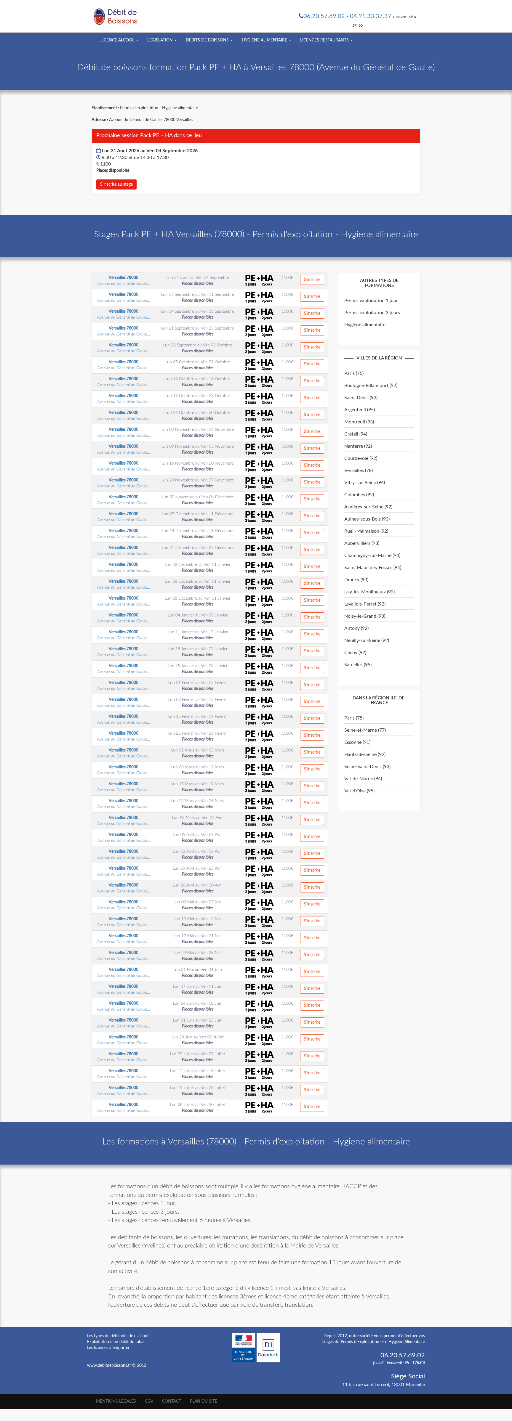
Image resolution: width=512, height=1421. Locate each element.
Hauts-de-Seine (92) (364, 754)
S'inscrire (312, 280)
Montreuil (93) (359, 422)
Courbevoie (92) (360, 458)
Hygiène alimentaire (364, 324)
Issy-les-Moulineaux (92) (369, 592)
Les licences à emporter (108, 1348)
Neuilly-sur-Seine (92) (366, 640)
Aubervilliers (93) (361, 543)
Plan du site (203, 1401)
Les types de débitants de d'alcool (117, 1336)
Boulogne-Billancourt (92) (370, 385)
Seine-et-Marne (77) (365, 730)
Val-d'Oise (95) (359, 791)
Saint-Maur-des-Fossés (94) (372, 567)
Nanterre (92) (358, 446)
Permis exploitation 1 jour (371, 300)
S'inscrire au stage (116, 184)
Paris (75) (354, 373)
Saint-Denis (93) (360, 397)
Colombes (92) (359, 494)
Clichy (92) (355, 652)
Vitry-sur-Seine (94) (364, 482)
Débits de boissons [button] (208, 40)
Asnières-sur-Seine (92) (368, 507)
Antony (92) (356, 628)
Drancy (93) (356, 579)
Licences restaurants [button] (325, 40)
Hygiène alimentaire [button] (265, 40)
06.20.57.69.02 (324, 16)
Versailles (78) (358, 470)
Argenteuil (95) (359, 409)
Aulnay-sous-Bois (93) (367, 519)
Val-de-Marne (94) (363, 778)
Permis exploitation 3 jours (372, 312)
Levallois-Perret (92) (364, 604)
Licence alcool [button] (117, 40)
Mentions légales (116, 1401)
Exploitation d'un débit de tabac (116, 1342)
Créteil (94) (355, 434)
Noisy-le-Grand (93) (364, 616)
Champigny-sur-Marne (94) (372, 555)
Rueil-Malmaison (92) (366, 531)
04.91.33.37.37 (370, 16)
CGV (149, 1401)
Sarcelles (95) (358, 664)
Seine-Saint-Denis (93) (367, 766)
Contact (171, 1401)
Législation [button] (160, 40)
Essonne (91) (357, 742)
